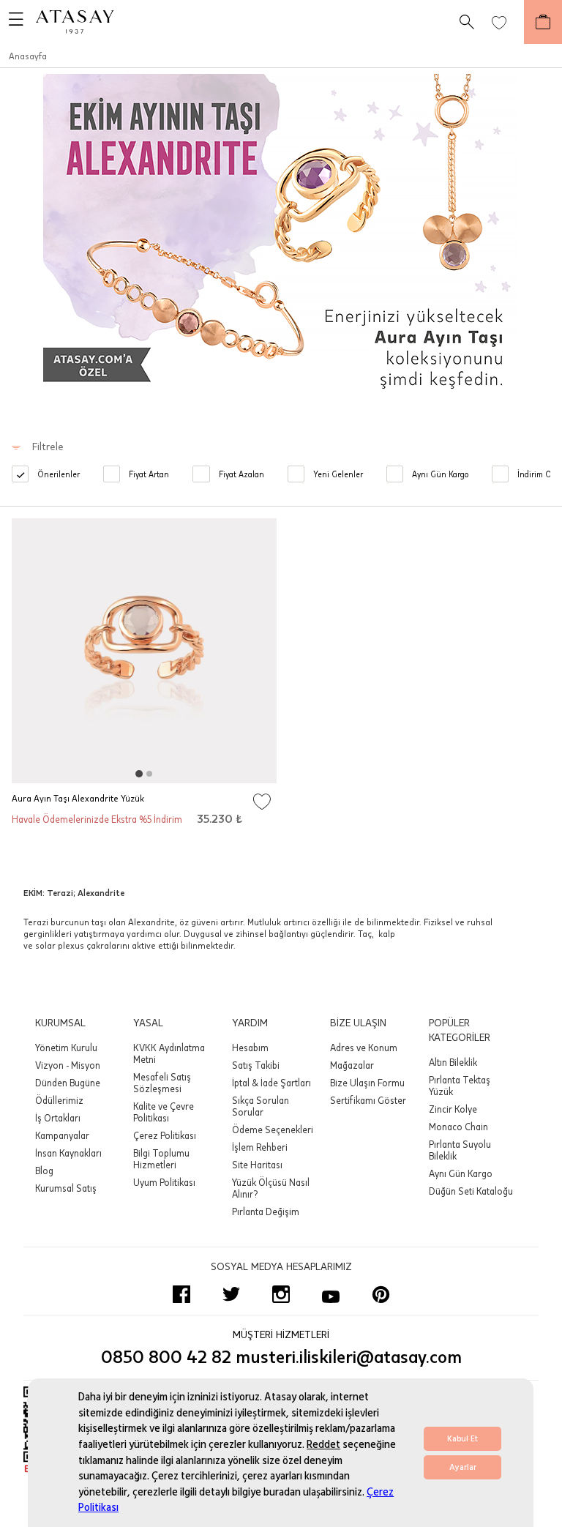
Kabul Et (462, 1439)
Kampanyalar (62, 1135)
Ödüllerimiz (59, 1100)
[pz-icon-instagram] (281, 1294)
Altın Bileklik (453, 1062)
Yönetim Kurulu (66, 1047)
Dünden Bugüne (67, 1083)
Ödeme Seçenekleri (272, 1129)
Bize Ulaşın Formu (367, 1083)
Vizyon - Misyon (67, 1065)
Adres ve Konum (363, 1047)
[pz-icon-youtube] (331, 1294)
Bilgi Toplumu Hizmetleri (161, 1159)
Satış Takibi (256, 1065)
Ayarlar (462, 1467)
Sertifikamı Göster (368, 1100)
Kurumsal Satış (66, 1188)
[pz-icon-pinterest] (380, 1294)
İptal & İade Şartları (271, 1083)
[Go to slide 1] (139, 773)
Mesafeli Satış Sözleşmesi (162, 1082)
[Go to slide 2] (149, 774)
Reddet (323, 1444)
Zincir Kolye (453, 1109)
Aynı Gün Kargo (460, 1173)
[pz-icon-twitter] (231, 1294)
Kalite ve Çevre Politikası (163, 1112)
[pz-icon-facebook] (181, 1294)
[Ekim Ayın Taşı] (281, 238)
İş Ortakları (57, 1118)
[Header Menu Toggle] (11, 22)
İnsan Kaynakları (68, 1153)
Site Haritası (257, 1165)
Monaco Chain (458, 1126)
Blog (44, 1170)
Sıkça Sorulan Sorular (260, 1106)
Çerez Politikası (164, 1135)
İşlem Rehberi (260, 1147)
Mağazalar (352, 1065)
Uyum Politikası (164, 1182)
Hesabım (250, 1047)
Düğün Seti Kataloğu (471, 1191)
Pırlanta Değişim (265, 1211)
